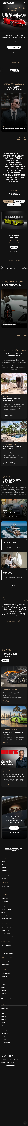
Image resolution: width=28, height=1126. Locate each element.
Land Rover (4, 1034)
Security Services (6, 945)
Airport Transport (6, 930)
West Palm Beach (6, 999)
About (3, 861)
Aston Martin (4, 1008)
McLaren (3, 1039)
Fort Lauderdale (5, 973)
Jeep (2, 1028)
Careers (3, 878)
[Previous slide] (19, 139)
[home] (9, 3)
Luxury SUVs (4, 915)
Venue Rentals (5, 961)
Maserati (3, 1036)
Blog (2, 864)
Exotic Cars (4, 901)
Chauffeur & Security (7, 936)
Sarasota (3, 993)
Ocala (3, 987)
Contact (3, 867)
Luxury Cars (4, 904)
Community (4, 870)
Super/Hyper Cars (6, 910)
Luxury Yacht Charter (7, 954)
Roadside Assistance (6, 889)
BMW (3, 1014)
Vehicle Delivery (5, 886)
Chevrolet (4, 1019)
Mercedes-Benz (5, 1042)
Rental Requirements (7, 918)
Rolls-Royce (4, 1048)
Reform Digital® (10, 1065)
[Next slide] (25, 139)
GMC (2, 1025)
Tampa (3, 996)
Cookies (12, 1062)
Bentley (3, 1011)
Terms (7, 1062)
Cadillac (3, 1016)
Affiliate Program (5, 873)
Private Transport (6, 927)
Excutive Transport (6, 933)
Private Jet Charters (6, 951)
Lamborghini (4, 1031)
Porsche (3, 1045)
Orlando (3, 990)
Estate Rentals (5, 964)
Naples (3, 985)
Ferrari (3, 1022)
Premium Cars (5, 907)
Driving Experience (6, 948)
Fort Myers (4, 976)
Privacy (3, 1062)
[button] (24, 3)
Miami (3, 982)
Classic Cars (4, 912)
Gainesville (4, 979)
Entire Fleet (4, 898)
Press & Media (5, 876)
